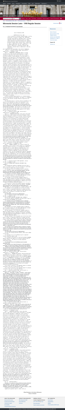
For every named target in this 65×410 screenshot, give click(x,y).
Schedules (18, 3)
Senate (8, 3)
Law (32, 3)
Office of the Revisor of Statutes (17, 16)
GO (20, 18)
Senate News (50, 401)
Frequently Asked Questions (10, 406)
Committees (24, 3)
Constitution (39, 18)
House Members (22, 401)
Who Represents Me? (23, 400)
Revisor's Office (46, 18)
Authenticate (56, 23)
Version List (52, 44)
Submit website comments (38, 405)
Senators (21, 403)
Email (42, 401)
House (4, 3)
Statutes (23, 18)
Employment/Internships (9, 401)
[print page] (61, 19)
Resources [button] (53, 29)
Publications (43, 3)
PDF (61, 23)
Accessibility (7, 404)
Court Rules (34, 18)
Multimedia (37, 3)
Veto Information (53, 39)
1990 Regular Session (22, 20)
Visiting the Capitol (8, 403)
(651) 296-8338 (36, 401)
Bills (29, 3)
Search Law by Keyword (54, 18)
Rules (30, 18)
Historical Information (9, 400)
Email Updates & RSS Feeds (53, 404)
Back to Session (53, 32)
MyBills (49, 403)
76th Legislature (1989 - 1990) (11, 20)
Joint (13, 3)
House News (50, 400)
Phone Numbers (36, 403)
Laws (27, 18)
